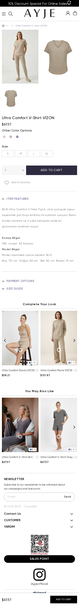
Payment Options (20, 281)
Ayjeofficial (39, 584)
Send (67, 497)
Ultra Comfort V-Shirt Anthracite (18, 457)
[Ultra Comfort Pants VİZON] (58, 338)
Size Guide (15, 288)
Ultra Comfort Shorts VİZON (18, 370)
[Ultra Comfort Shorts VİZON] (20, 338)
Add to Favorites (37, 371)
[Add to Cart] (20, 350)
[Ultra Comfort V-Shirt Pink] (11, 137)
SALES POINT (39, 559)
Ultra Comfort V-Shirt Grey (56, 457)
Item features (18, 198)
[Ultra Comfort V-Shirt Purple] (5, 137)
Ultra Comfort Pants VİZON (56, 370)
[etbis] (39, 545)
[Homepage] (7, 26)
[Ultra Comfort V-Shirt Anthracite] (20, 425)
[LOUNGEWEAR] (12, 26)
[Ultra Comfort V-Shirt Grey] (18, 137)
